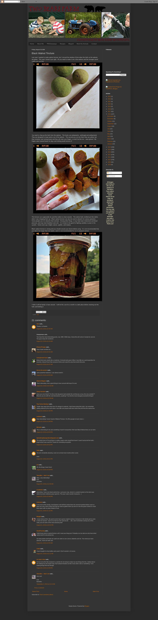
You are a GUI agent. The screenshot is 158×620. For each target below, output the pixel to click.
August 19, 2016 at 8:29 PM (45, 469)
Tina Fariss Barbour (43, 404)
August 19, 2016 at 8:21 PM (45, 459)
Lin (37, 464)
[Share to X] (41, 312)
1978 (109, 164)
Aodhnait (39, 416)
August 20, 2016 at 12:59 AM (45, 484)
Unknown (39, 502)
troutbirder (40, 490)
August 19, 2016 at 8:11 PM (44, 444)
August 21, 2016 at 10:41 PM (45, 525)
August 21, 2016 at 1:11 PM (44, 511)
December (110, 116)
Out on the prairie (42, 370)
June (109, 131)
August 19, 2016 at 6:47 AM (45, 364)
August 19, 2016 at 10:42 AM (45, 386)
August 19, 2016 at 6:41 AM (45, 352)
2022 (109, 99)
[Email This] (37, 312)
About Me (40, 44)
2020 (109, 104)
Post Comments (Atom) (46, 594)
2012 (109, 154)
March (109, 139)
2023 (109, 96)
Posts (110, 173)
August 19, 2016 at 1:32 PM (45, 411)
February (110, 141)
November (110, 118)
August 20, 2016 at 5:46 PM (45, 496)
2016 (109, 114)
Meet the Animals (82, 44)
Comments (111, 176)
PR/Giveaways (52, 44)
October (109, 121)
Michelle (39, 427)
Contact (94, 44)
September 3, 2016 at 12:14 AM (46, 584)
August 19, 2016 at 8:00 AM (45, 375)
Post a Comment (39, 588)
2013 (109, 152)
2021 (109, 101)
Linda (38, 548)
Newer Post (35, 591)
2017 (109, 111)
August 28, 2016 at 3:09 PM (45, 568)
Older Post (96, 591)
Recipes (62, 44)
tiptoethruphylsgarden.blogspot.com (48, 438)
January (109, 144)
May (108, 134)
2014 (109, 149)
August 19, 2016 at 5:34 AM (45, 329)
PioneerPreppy (41, 347)
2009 (109, 162)
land (38, 314)
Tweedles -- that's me (43, 475)
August (109, 126)
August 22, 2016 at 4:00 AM (45, 543)
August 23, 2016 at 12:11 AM (45, 553)
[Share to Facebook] (43, 312)
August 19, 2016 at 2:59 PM (45, 421)
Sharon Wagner (41, 381)
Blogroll (71, 44)
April (108, 136)
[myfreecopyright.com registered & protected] (116, 82)
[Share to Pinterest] (45, 312)
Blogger (87, 606)
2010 (109, 159)
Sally (38, 450)
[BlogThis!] (39, 312)
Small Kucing (41, 531)
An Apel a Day (41, 559)
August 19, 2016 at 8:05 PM (45, 432)
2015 (109, 147)
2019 (109, 106)
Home (32, 44)
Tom (38, 324)
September (110, 124)
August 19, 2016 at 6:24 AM (45, 341)
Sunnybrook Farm (42, 357)
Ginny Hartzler (41, 391)
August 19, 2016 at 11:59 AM (45, 398)
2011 (109, 157)
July (108, 129)
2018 (109, 109)
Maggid (39, 516)
